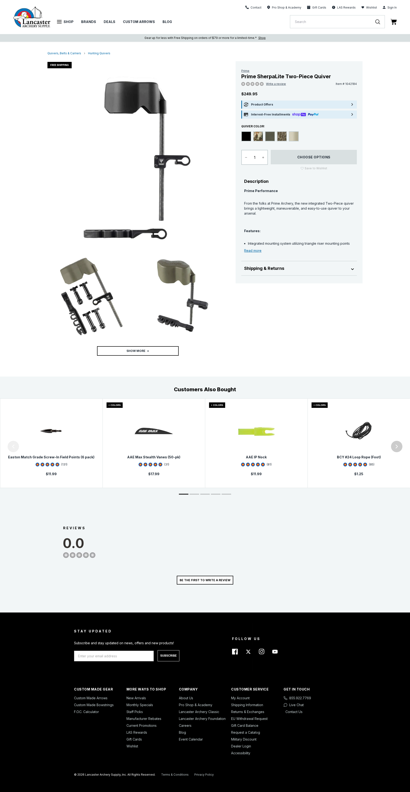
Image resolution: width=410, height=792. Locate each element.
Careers (185, 725)
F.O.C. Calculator (86, 712)
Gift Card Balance (244, 725)
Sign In (392, 7)
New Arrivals (136, 698)
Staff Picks (134, 712)
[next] (396, 446)
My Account (240, 698)
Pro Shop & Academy (195, 705)
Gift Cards (134, 739)
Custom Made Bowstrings (94, 705)
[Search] (380, 21)
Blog (167, 22)
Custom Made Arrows (90, 698)
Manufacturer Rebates (143, 719)
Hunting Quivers (99, 53)
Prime (245, 71)
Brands (88, 22)
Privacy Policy (204, 774)
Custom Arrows (139, 22)
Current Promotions (141, 725)
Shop (69, 22)
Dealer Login (241, 746)
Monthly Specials (139, 705)
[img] (243, 84)
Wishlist (371, 7)
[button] (1, 446)
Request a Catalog (245, 732)
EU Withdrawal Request (249, 719)
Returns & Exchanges (247, 712)
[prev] (13, 446)
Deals (109, 22)
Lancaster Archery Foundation (202, 719)
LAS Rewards (136, 732)
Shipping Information (247, 705)
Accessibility (240, 753)
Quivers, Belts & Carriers (64, 53)
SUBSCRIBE (168, 655)
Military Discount (243, 739)
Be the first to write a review (205, 580)
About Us (186, 698)
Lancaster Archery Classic (199, 712)
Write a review (276, 84)
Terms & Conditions (175, 774)
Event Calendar (191, 739)
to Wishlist (316, 168)
